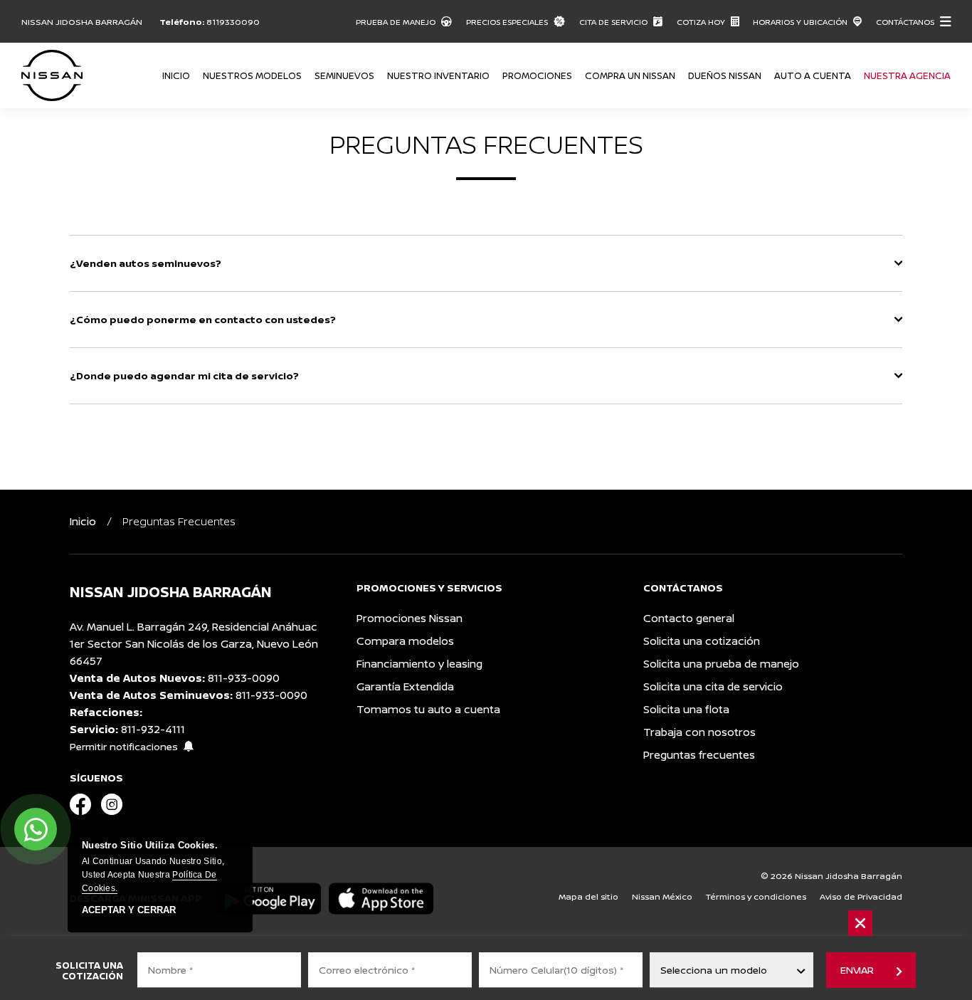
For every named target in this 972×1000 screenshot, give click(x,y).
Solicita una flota (686, 709)
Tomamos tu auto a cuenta (428, 709)
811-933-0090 (244, 677)
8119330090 (233, 22)
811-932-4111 (153, 729)
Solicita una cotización (701, 640)
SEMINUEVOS (344, 75)
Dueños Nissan (724, 75)
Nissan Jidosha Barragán (81, 22)
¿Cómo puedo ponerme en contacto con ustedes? (203, 319)
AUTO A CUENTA (812, 75)
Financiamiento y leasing (419, 663)
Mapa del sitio (588, 896)
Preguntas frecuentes (699, 754)
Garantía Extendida (405, 686)
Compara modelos (405, 640)
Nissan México (662, 896)
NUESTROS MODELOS (252, 75)
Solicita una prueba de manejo (721, 663)
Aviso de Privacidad (861, 896)
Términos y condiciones (756, 896)
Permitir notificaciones (124, 746)
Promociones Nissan (409, 618)
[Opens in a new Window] (80, 805)
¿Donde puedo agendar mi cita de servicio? (184, 375)
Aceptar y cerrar (129, 910)
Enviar (856, 970)
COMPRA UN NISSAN (630, 75)
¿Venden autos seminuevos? (145, 263)
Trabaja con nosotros (699, 732)
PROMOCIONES (537, 75)
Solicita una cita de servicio (713, 686)
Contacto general (688, 618)
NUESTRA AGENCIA (907, 75)
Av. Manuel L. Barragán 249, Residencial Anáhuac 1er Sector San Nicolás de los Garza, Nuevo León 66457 (194, 643)
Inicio (176, 75)
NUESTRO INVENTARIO (438, 75)
